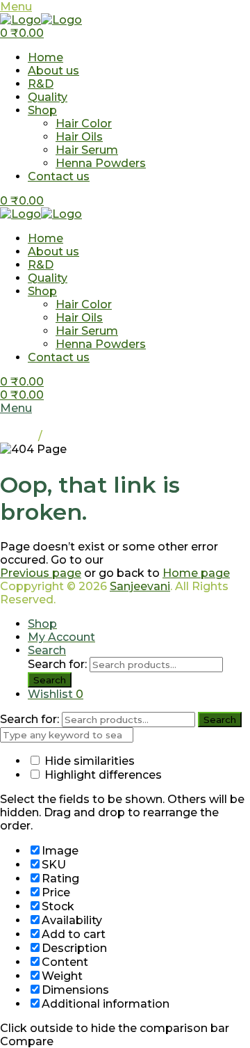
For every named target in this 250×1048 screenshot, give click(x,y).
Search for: (57, 664)
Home (45, 57)
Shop (42, 110)
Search (49, 679)
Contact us (59, 176)
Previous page (40, 573)
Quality (47, 97)
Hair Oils (79, 136)
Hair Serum (87, 150)
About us (53, 70)
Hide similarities (88, 761)
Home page (196, 573)
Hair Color (84, 123)
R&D (40, 83)
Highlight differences (102, 774)
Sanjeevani (140, 586)
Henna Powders (101, 163)
